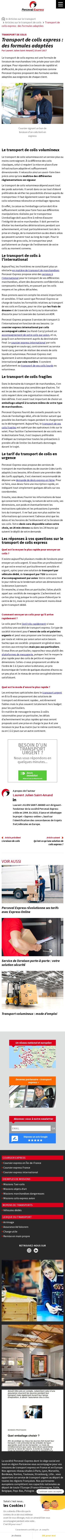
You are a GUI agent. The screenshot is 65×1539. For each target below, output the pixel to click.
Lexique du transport (17, 1217)
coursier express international (28, 342)
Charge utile (10, 1231)
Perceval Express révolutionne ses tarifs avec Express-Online (30, 910)
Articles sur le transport (22, 18)
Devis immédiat (32, 774)
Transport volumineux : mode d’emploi (29, 1014)
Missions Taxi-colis (14, 1184)
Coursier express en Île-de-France (22, 1163)
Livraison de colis (11, 841)
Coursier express (14, 1157)
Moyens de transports (17, 1205)
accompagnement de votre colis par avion (25, 335)
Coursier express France (16, 1167)
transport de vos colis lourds (37, 365)
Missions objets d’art (15, 1189)
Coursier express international (20, 1172)
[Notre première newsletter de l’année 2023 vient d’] (32, 1420)
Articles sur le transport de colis (23, 22)
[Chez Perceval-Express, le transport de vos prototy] (32, 1290)
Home (3, 18)
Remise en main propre (16, 1236)
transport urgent (52, 692)
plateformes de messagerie (17, 654)
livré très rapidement (34, 623)
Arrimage (8, 1222)
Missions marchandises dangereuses (23, 1193)
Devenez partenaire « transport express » (34, 1081)
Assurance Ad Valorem (15, 1226)
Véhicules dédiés (12, 1210)
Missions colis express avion (19, 1198)
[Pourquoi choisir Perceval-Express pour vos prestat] (32, 1355)
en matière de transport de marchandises (35, 270)
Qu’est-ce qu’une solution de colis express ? (48, 842)
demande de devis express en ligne (35, 480)
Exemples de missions (16, 1179)
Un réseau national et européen (34, 1042)
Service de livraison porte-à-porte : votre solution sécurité (31, 963)
